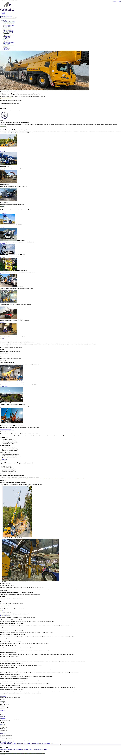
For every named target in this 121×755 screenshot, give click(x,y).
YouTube (11, 16)
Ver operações (2, 599)
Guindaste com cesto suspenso (8, 32)
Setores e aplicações (7, 48)
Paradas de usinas (11, 478)
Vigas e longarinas (54, 478)
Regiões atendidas (5, 39)
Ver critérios (2, 610)
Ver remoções (2, 206)
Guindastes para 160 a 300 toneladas (9, 22)
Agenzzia (13, 745)
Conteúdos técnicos (7, 46)
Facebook (1, 16)
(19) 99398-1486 (2, 702)
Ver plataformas (2, 257)
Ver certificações (7, 615)
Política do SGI (47, 743)
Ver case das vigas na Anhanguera (5, 407)
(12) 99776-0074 (2, 710)
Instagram (4, 16)
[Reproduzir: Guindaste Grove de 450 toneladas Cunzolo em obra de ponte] (17, 511)
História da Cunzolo (3, 126)
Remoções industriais (7, 36)
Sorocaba (24, 749)
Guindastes (4, 20)
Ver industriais (2, 243)
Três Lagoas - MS (41, 749)
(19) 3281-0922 (2, 701)
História (3, 12)
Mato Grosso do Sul (7, 43)
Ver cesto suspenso (3, 273)
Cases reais (5, 47)
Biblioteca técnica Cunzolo (4, 605)
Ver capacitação (2, 615)
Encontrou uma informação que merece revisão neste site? (9, 741)
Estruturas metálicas (74, 478)
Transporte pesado (7, 37)
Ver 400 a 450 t (2, 151)
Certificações (51, 743)
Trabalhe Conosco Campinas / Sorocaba (26, 743)
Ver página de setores (3, 459)
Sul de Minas (6, 41)
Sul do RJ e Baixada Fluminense (9, 42)
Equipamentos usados (5, 49)
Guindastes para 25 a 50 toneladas (9, 24)
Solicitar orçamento (3, 696)
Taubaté (32, 749)
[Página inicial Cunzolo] (7, 10)
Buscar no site (2, 17)
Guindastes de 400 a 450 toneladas (9, 21)
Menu (1, 18)
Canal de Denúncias (42, 743)
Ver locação (2, 227)
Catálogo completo (5, 14)
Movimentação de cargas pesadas (9, 34)
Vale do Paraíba (6, 40)
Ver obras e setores (3, 213)
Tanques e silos (33, 478)
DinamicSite (9, 745)
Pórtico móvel (6, 38)
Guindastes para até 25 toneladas (9, 25)
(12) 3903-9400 (2, 708)
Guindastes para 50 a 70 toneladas (9, 23)
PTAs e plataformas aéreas (8, 29)
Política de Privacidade (35, 743)
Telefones (4, 18)
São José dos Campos (14, 749)
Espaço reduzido (6, 35)
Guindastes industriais (7, 26)
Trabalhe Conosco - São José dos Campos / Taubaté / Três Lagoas (10, 743)
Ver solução (2, 322)
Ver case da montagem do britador (5, 429)
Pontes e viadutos (6, 33)
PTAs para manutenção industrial (9, 30)
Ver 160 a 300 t (2, 169)
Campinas (4, 749)
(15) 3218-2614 (2, 716)
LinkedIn (8, 16)
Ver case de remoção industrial (4, 386)
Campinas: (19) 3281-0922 (117, 1)
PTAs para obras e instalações (8, 31)
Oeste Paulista (6, 44)
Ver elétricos (2, 338)
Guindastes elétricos (7, 27)
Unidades (3, 13)
